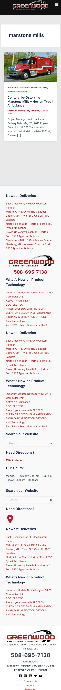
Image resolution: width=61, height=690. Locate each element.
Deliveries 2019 (39, 87)
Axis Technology (15, 321)
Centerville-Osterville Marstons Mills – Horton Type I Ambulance (30, 101)
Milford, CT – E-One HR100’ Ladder (26, 211)
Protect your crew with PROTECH (25, 308)
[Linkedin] (30, 675)
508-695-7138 (30, 272)
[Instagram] (25, 675)
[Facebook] (20, 675)
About (30, 685)
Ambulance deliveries (18, 87)
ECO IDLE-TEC (14, 304)
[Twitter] (35, 675)
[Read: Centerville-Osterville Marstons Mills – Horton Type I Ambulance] (30, 66)
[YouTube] (40, 675)
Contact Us (30, 681)
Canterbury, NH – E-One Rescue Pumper (29, 240)
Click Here (14, 460)
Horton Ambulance (17, 91)
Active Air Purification (18, 300)
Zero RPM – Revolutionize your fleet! (26, 325)
